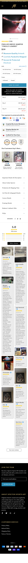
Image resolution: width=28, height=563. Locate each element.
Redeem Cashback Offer (9, 208)
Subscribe (8, 484)
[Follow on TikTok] (14, 513)
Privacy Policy (5, 525)
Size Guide (22, 66)
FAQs (4, 213)
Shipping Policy (6, 531)
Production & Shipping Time (10, 188)
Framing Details (7, 203)
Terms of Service (6, 534)
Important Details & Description (11, 178)
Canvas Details (6, 198)
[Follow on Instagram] (10, 513)
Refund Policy (5, 528)
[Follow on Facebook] (2, 513)
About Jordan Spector (8, 183)
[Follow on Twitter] (6, 513)
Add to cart (14, 85)
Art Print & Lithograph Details (11, 193)
